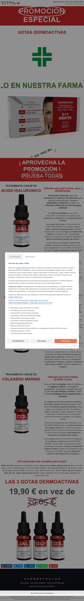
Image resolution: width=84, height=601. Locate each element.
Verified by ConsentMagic (71, 346)
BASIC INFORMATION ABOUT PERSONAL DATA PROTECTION (30, 303)
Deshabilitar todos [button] (18, 341)
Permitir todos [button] (65, 341)
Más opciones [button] (42, 341)
